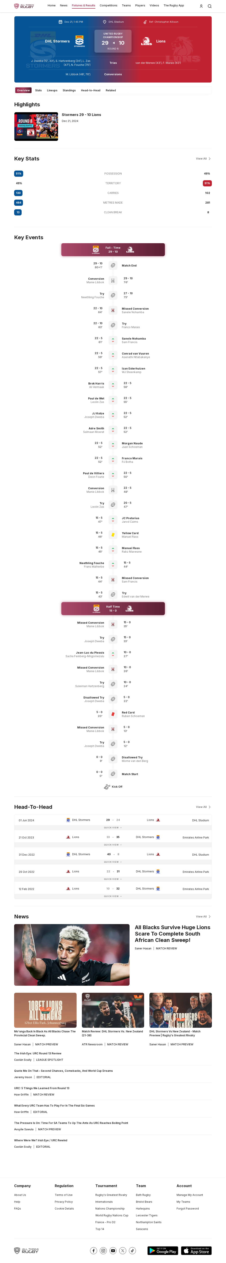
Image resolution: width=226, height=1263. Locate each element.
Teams (126, 5)
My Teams (183, 1201)
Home (52, 5)
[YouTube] (113, 1250)
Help (17, 1201)
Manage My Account (190, 1195)
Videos (154, 5)
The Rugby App (174, 5)
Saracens (142, 1229)
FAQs (17, 1208)
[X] (122, 1250)
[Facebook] (93, 1250)
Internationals (104, 1201)
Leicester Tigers (147, 1215)
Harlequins (143, 1208)
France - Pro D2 (105, 1222)
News (64, 5)
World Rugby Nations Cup (111, 1215)
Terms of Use (64, 1195)
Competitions (108, 5)
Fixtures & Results (83, 5)
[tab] (23, 90)
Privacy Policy (64, 1201)
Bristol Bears (144, 1201)
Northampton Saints (149, 1222)
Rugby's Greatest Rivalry (111, 1195)
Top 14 (99, 1229)
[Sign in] (201, 6)
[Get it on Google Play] (162, 1251)
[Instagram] (103, 1250)
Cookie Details (64, 1208)
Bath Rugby (143, 1195)
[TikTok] (132, 1250)
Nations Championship (110, 1208)
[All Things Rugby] (26, 1250)
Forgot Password (188, 1208)
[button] (142, 265)
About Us (20, 1195)
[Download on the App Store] (196, 1251)
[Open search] (209, 6)
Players (140, 5)
